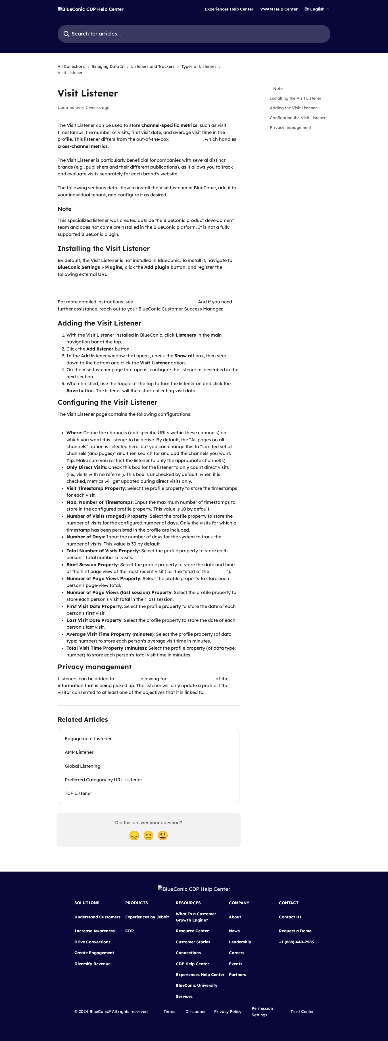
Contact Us (290, 917)
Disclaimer (195, 1011)
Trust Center (302, 1011)
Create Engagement (94, 952)
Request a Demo (295, 930)
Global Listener (186, 139)
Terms (169, 1011)
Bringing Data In (108, 66)
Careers (236, 952)
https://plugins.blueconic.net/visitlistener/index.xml (115, 288)
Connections (188, 952)
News (234, 930)
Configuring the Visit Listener (298, 117)
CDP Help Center (192, 963)
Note (278, 88)
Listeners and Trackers (153, 66)
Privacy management (290, 127)
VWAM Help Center (279, 9)
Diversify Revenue (92, 963)
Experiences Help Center (229, 9)
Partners (237, 974)
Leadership (240, 942)
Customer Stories (193, 942)
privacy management (191, 678)
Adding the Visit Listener (293, 108)
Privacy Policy (227, 1011)
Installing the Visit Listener (296, 98)
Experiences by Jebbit (147, 917)
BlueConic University (197, 985)
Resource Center (192, 930)
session (218, 571)
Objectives (126, 678)
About (235, 917)
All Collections (71, 66)
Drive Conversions (92, 942)
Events (235, 963)
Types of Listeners (199, 66)
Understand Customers (97, 917)
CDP (129, 930)
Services (184, 996)
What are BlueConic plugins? (165, 302)
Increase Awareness (94, 930)
